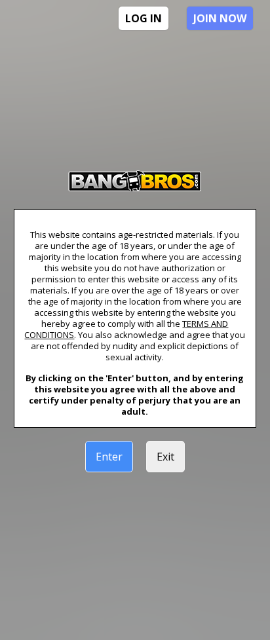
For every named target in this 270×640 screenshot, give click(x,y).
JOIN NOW (219, 18)
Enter (109, 456)
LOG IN (143, 18)
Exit (165, 456)
